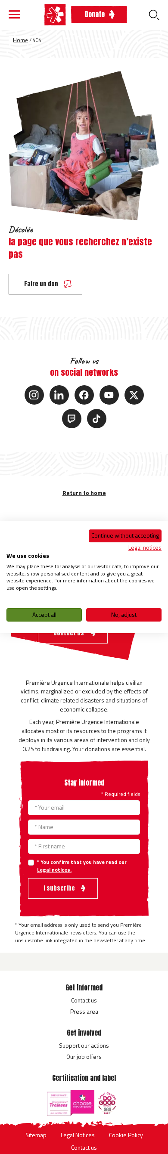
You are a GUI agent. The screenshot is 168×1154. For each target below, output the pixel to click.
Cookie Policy (126, 1134)
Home (20, 40)
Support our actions (84, 1045)
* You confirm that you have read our (82, 866)
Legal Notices (78, 1134)
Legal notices (145, 547)
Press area (84, 1011)
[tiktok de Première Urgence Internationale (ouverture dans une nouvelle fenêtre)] (96, 418)
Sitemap (36, 1134)
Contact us (84, 1000)
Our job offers (84, 1056)
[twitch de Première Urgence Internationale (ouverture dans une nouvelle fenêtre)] (71, 418)
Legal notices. (54, 870)
